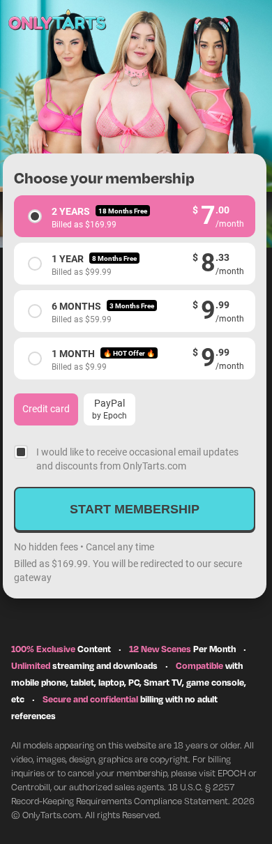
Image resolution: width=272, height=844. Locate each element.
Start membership (134, 509)
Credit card (46, 408)
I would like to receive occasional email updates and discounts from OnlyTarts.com (137, 458)
